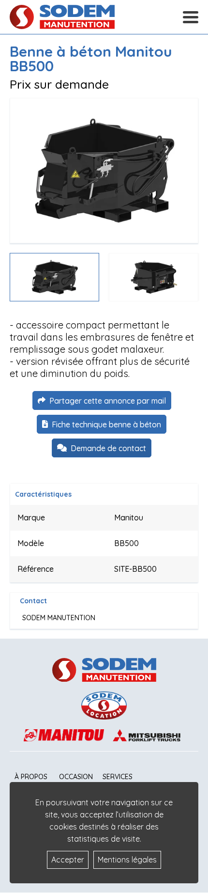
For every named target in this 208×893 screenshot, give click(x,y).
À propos (31, 776)
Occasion (76, 776)
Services (118, 776)
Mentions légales (127, 859)
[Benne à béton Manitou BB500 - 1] (104, 170)
